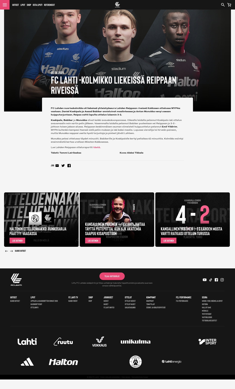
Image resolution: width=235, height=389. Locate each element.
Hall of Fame (206, 307)
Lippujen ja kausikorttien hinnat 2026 (44, 301)
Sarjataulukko (130, 307)
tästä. (97, 147)
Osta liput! (37, 4)
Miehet (106, 301)
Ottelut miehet (130, 301)
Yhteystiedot (206, 314)
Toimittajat (150, 304)
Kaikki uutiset (20, 250)
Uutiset (15, 4)
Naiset (106, 304)
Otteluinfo (34, 307)
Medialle (205, 310)
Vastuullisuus (207, 317)
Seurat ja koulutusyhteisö (155, 307)
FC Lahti (95, 377)
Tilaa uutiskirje (112, 276)
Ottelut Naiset (130, 304)
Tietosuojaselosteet (209, 320)
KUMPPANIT (150, 301)
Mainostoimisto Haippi (140, 377)
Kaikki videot (73, 301)
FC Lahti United (109, 307)
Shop (29, 4)
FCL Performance (182, 301)
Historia (205, 304)
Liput (23, 4)
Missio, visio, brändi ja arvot (212, 301)
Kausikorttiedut (36, 304)
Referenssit (49, 4)
